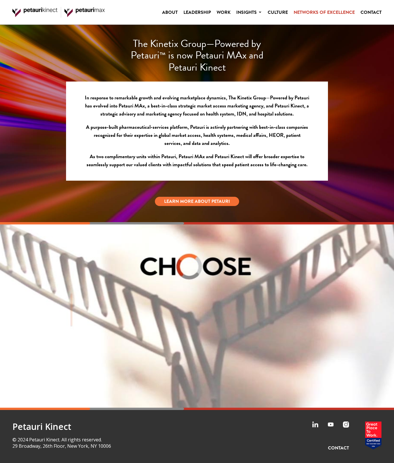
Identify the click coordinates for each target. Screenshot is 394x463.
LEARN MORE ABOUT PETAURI (197, 201)
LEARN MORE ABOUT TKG (197, 389)
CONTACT (338, 448)
